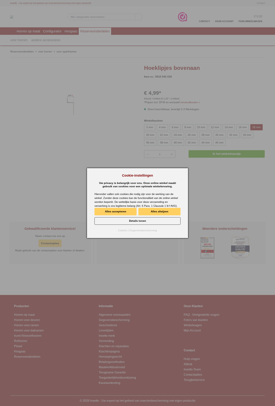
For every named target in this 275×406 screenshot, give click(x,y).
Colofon (122, 230)
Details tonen (137, 220)
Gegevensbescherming (143, 230)
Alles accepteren (115, 211)
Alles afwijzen (159, 211)
